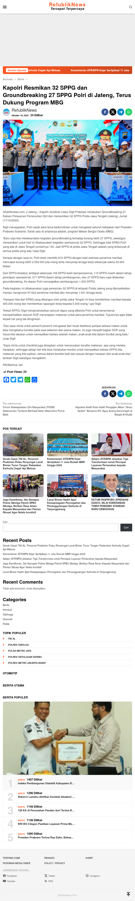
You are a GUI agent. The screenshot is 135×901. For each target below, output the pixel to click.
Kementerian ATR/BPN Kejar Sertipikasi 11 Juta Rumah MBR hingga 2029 (86, 70)
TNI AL (11, 638)
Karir (89, 858)
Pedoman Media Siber (16, 863)
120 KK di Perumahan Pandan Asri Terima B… (46, 810)
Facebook (12, 875)
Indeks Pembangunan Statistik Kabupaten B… (46, 783)
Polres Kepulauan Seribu (25, 657)
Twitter (51, 875)
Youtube (11, 881)
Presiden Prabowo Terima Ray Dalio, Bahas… (46, 837)
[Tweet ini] (112, 112)
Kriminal (7, 609)
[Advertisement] (67, 40)
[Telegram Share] (120, 112)
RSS (50, 881)
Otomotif (7, 619)
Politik (6, 624)
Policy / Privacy (54, 863)
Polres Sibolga (18, 644)
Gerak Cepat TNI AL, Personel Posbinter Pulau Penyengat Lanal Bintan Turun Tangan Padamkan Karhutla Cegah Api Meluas (23, 463)
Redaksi (49, 858)
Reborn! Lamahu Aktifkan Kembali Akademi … (46, 796)
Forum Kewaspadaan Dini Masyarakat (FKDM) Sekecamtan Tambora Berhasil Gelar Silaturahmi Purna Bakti (34, 409)
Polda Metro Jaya (19, 650)
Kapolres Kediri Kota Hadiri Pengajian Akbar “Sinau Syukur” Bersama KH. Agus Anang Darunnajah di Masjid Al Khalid (103, 409)
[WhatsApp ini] (128, 112)
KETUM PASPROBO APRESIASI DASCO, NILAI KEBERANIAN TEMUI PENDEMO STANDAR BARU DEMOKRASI (109, 504)
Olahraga (8, 614)
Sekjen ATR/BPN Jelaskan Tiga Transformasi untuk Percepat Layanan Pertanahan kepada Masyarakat (109, 463)
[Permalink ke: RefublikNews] (6, 111)
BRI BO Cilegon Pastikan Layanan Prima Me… (46, 823)
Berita (6, 605)
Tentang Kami (11, 858)
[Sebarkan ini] (104, 112)
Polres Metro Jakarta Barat (27, 662)
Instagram (95, 875)
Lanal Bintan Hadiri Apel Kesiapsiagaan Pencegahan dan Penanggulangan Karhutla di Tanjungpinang (66, 504)
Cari (5, 521)
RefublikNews (67, 4)
